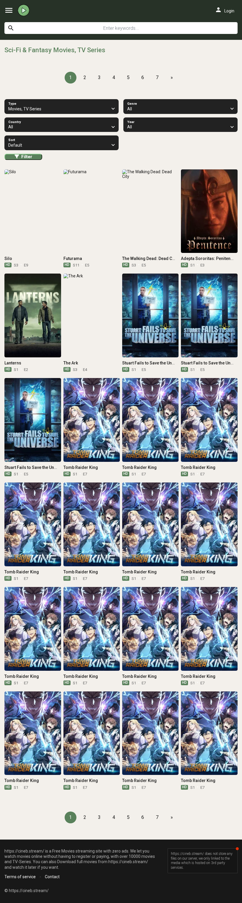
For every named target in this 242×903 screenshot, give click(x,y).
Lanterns (12, 363)
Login (224, 9)
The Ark (70, 363)
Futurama (72, 258)
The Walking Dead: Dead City (149, 258)
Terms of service (20, 876)
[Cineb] (25, 10)
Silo (8, 258)
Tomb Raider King (80, 467)
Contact (52, 876)
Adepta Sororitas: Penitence (208, 258)
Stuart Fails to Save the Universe (153, 363)
